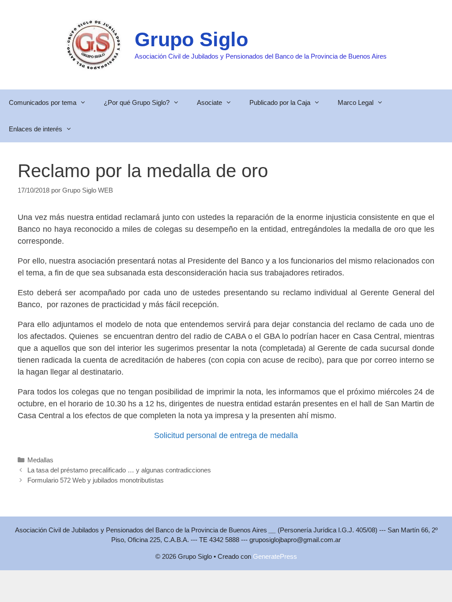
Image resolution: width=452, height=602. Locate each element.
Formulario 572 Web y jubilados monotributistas (95, 480)
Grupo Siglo (191, 39)
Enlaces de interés (35, 129)
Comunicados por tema (42, 102)
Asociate (209, 102)
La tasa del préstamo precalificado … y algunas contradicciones (119, 470)
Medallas (40, 460)
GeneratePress (275, 556)
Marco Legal (355, 102)
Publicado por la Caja (279, 102)
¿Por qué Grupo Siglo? (137, 102)
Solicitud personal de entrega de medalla (226, 435)
